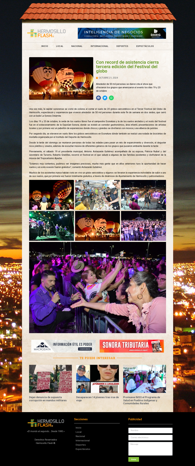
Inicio (44, 46)
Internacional (99, 46)
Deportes (122, 46)
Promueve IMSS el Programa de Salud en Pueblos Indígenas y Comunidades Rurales (141, 400)
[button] (98, 98)
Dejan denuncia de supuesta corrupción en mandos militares (48, 399)
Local (59, 46)
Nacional (77, 46)
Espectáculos (145, 46)
